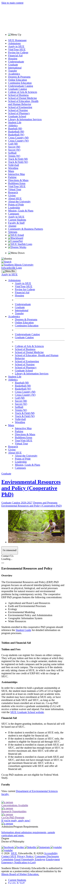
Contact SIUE (8, 856)
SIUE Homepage (17, 40)
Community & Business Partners (25, 228)
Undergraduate (16, 61)
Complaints (7, 859)
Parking (12, 177)
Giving (12, 195)
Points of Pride (16, 204)
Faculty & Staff (16, 222)
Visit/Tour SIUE (17, 49)
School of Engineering (20, 107)
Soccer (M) (14, 146)
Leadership (14, 207)
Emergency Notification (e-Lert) (18, 862)
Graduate (13, 64)
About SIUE (15, 198)
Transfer (12, 70)
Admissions (14, 43)
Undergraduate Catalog (20, 85)
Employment (53, 859)
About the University (19, 201)
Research (13, 192)
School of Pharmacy (19, 113)
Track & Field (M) (18, 158)
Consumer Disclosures (47, 856)
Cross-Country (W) (18, 140)
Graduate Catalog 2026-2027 (16, 502)
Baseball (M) (15, 128)
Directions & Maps (18, 180)
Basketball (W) (16, 134)
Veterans (12, 232)
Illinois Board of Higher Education (19, 874)
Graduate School (17, 116)
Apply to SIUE (16, 46)
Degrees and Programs (45, 502)
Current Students (17, 219)
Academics (14, 73)
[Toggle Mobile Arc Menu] (8, 271)
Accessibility (51, 853)
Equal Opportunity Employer (29, 859)
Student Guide (23, 630)
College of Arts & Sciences (22, 92)
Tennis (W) (14, 155)
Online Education (17, 79)
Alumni (12, 225)
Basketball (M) (16, 131)
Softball (12, 152)
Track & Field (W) (18, 162)
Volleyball (13, 165)
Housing (12, 58)
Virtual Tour (14, 189)
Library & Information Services (25, 119)
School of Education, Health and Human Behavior (23, 103)
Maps (11, 171)
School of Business (18, 95)
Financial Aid (15, 55)
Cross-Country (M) (18, 137)
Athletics (13, 125)
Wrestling (13, 168)
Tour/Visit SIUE (23, 440)
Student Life (14, 122)
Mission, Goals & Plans (20, 210)
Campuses (13, 213)
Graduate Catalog (17, 89)
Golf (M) (13, 143)
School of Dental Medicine (22, 98)
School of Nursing (18, 110)
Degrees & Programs (19, 76)
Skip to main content (12, 2)
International (14, 67)
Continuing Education (20, 82)
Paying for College (18, 52)
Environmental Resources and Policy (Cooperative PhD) (31, 488)
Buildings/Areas (16, 183)
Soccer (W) (14, 149)
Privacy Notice (25, 856)
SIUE (14, 853)
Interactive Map (16, 174)
